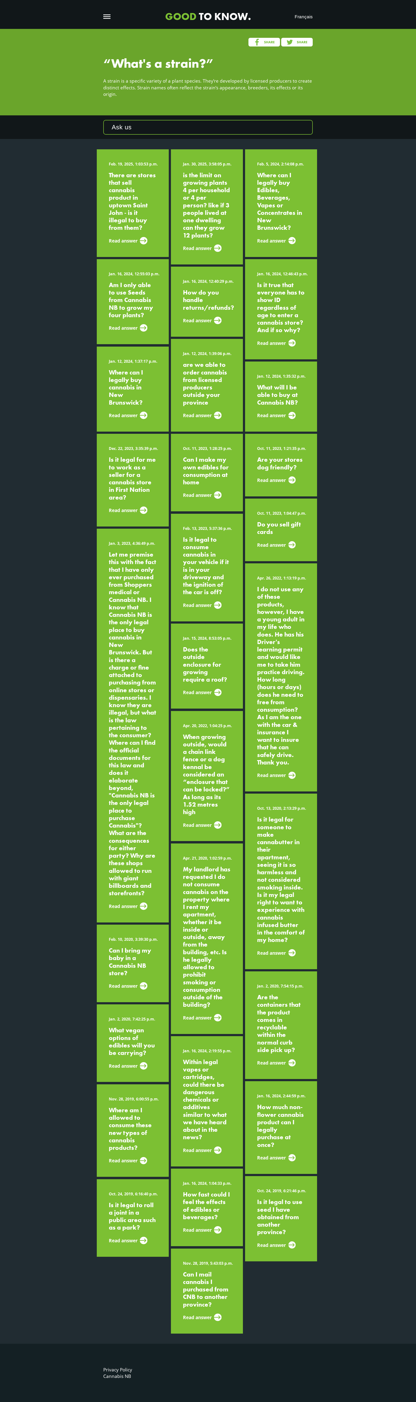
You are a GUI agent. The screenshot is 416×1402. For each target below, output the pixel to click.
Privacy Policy (117, 1370)
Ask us (122, 127)
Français (304, 16)
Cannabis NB (117, 1376)
